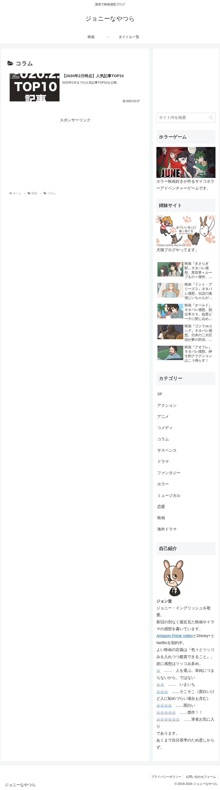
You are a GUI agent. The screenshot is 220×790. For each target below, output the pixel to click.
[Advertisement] (75, 154)
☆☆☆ (162, 691)
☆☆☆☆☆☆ (168, 719)
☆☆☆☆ (164, 705)
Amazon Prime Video (174, 636)
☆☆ (160, 684)
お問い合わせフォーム (201, 776)
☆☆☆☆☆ (166, 712)
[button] (211, 117)
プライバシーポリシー (166, 776)
